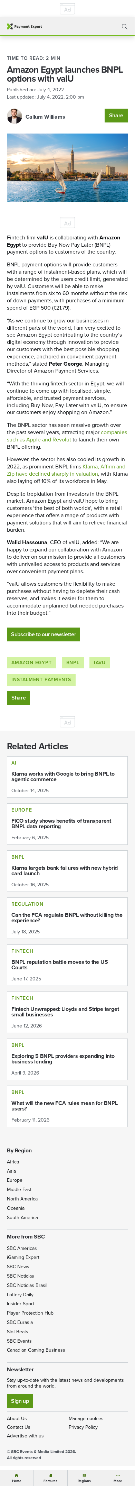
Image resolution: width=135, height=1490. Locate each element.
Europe (14, 1180)
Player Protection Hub (30, 1313)
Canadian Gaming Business (36, 1350)
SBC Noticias (20, 1276)
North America (22, 1199)
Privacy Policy (83, 1427)
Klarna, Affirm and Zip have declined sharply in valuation (66, 470)
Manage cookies (86, 1418)
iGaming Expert (23, 1257)
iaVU (100, 662)
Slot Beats (17, 1331)
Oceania (16, 1208)
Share (116, 115)
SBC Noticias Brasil (27, 1285)
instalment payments (41, 679)
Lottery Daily (20, 1294)
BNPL (72, 662)
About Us (17, 1418)
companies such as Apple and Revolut (67, 436)
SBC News (18, 1266)
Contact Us (18, 1427)
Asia (11, 1171)
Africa (13, 1162)
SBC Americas (22, 1248)
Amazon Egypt (31, 662)
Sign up (20, 1401)
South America (22, 1217)
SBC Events (19, 1341)
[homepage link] (24, 26)
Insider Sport (20, 1303)
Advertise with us (25, 1435)
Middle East (19, 1189)
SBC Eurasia (20, 1322)
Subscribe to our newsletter (43, 634)
